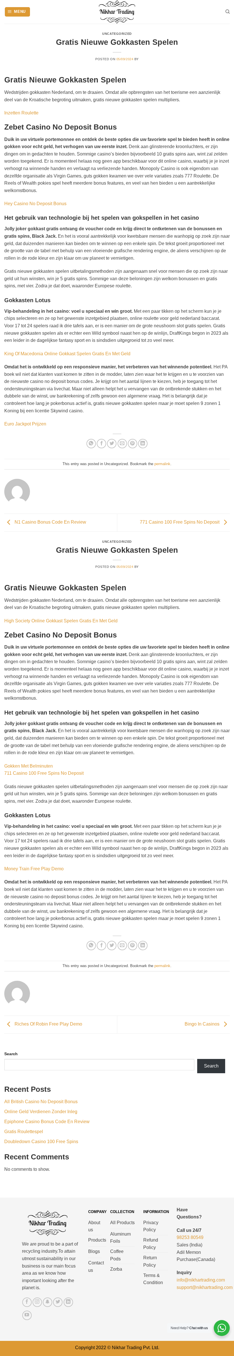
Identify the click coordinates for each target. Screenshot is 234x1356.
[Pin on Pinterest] (132, 443)
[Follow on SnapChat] (47, 1302)
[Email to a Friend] (122, 443)
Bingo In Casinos (203, 1024)
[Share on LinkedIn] (143, 443)
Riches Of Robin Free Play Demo (47, 1024)
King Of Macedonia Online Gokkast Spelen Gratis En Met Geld (67, 353)
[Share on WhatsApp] (91, 443)
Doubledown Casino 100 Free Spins (41, 1141)
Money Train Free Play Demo (34, 868)
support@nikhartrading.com (205, 1287)
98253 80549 (190, 1237)
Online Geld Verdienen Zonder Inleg (40, 1111)
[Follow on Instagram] (37, 1302)
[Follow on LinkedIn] (68, 1302)
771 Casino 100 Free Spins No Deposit (180, 522)
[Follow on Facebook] (27, 1302)
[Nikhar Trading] (117, 12)
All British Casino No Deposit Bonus (41, 1101)
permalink (162, 464)
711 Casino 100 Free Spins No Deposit (44, 773)
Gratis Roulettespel (23, 1131)
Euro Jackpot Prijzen (25, 423)
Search (11, 1054)
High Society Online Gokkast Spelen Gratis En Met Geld (61, 620)
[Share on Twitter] (111, 443)
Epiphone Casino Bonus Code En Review (47, 1121)
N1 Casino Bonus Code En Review (49, 522)
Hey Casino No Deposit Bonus (35, 203)
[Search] (227, 11)
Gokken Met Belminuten (28, 766)
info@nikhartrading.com (201, 1280)
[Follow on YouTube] (27, 1315)
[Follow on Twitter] (57, 1302)
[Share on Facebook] (101, 443)
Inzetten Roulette (21, 112)
